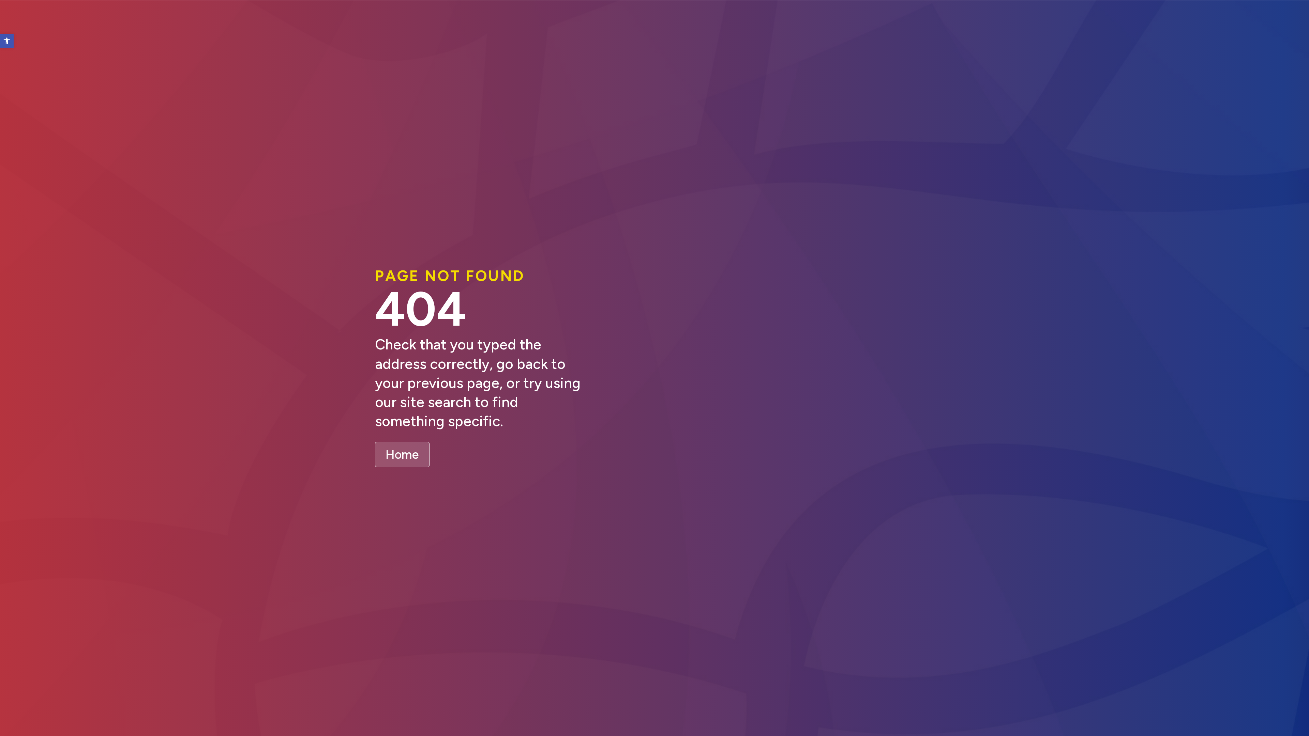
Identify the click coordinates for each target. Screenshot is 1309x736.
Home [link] (402, 454)
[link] (7, 41)
